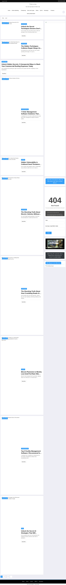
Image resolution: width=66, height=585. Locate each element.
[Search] (60, 12)
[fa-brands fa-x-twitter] (60, 1)
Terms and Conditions (30, 584)
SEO (22, 528)
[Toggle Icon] (2, 12)
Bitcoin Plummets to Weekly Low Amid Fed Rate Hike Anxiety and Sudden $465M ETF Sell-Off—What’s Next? (31, 373)
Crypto (23, 159)
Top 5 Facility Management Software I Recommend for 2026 (31, 452)
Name (47, 220)
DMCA (36, 581)
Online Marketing (15, 10)
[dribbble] (61, 1)
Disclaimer (41, 581)
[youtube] (64, 1)
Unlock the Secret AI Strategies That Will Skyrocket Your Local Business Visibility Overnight (29, 532)
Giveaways (46, 10)
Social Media (24, 43)
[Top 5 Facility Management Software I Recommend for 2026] (11, 455)
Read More (24, 35)
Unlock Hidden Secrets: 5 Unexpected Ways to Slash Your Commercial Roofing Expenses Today (21, 65)
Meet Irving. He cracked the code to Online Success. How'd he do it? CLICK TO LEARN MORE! (55, 255)
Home (9, 10)
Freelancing (23, 10)
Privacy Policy (37, 584)
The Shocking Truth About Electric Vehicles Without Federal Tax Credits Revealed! (30, 213)
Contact (31, 581)
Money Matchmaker (31, 13)
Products (52, 10)
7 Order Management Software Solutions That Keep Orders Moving (30, 113)
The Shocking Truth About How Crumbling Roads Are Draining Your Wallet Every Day (31, 292)
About (27, 581)
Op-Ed (41, 10)
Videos (37, 10)
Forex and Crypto (30, 10)
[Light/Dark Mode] (63, 12)
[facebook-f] (58, 1)
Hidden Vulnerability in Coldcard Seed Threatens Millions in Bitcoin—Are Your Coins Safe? (30, 163)
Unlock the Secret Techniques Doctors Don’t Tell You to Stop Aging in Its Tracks (31, 28)
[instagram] (63, 1)
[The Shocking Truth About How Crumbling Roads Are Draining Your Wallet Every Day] (11, 295)
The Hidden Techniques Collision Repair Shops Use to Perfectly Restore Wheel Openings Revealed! (31, 47)
